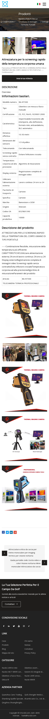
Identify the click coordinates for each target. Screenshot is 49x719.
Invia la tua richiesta (24, 78)
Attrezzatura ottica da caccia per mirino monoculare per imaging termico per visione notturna (23, 552)
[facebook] (4, 626)
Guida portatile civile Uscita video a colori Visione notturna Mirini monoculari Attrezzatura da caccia (25, 563)
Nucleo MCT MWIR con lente (11, 672)
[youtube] (19, 626)
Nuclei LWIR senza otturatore (32, 676)
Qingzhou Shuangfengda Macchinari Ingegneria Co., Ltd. (12, 703)
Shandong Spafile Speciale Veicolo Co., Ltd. (12, 699)
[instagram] (24, 626)
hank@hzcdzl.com (29, 715)
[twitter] (14, 626)
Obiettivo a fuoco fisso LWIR (11, 676)
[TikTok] (29, 626)
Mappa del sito (8, 653)
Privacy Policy (30, 653)
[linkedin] (9, 626)
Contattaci (10, 604)
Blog (4, 649)
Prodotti (10, 22)
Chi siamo (28, 641)
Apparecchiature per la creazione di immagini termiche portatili (27, 22)
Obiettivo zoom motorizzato (30, 668)
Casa (4, 22)
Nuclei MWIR (29, 679)
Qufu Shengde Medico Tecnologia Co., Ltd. (33, 695)
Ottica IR (5, 679)
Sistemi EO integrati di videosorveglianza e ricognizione (33, 672)
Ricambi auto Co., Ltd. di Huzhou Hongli (34, 699)
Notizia (27, 645)
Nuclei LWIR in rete (9, 668)
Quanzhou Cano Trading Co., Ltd (12, 695)
